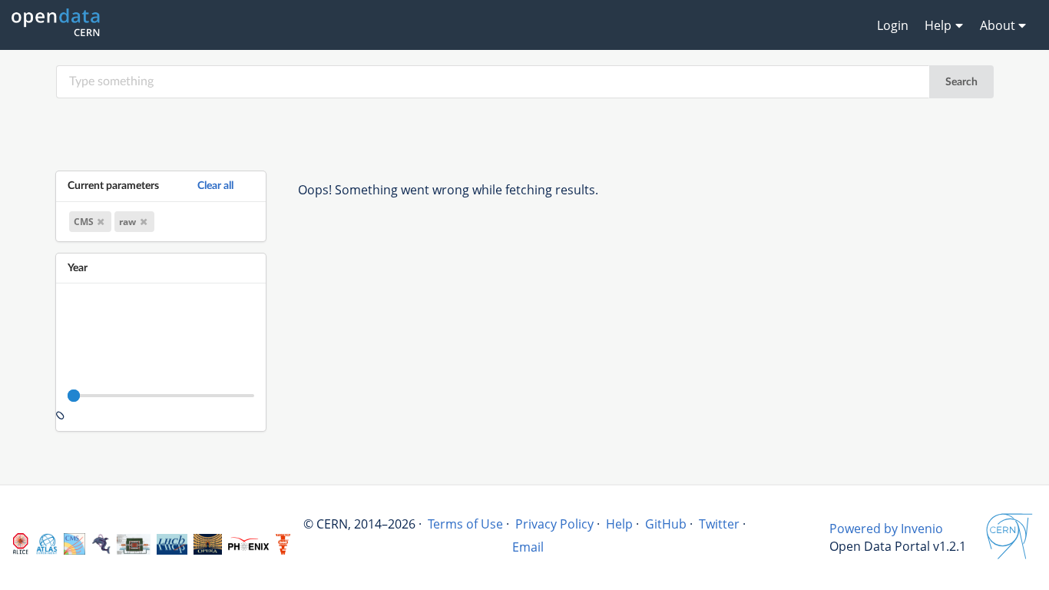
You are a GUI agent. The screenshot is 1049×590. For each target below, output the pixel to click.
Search (961, 82)
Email (528, 547)
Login (892, 25)
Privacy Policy (554, 523)
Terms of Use (465, 523)
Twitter (719, 523)
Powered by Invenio (886, 528)
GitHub (666, 523)
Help (619, 523)
